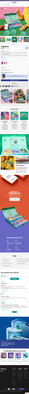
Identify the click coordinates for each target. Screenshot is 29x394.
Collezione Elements (13, 379)
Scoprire (2, 361)
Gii (12, 377)
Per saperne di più (14, 44)
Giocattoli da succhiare (14, 384)
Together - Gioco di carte (14, 375)
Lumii (13, 376)
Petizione (19, 378)
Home (19, 370)
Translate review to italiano (5, 290)
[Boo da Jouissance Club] (18, 355)
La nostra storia (20, 371)
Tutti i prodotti (14, 369)
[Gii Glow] (25, 355)
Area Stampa (20, 373)
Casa (1, 4)
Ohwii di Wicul (14, 373)
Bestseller (13, 370)
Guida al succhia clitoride (20, 375)
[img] (2, 301)
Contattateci (20, 381)
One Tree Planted (19, 380)
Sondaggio (19, 377)
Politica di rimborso (25, 377)
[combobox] (27, 393)
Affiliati (25, 370)
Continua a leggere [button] (3, 289)
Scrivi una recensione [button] (14, 278)
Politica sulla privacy (25, 373)
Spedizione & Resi (25, 375)
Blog (18, 372)
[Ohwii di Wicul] (11, 355)
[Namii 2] (3, 355)
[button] (2, 39)
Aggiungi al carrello (14, 80)
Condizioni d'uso (26, 371)
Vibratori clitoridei (13, 381)
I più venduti (3, 4)
